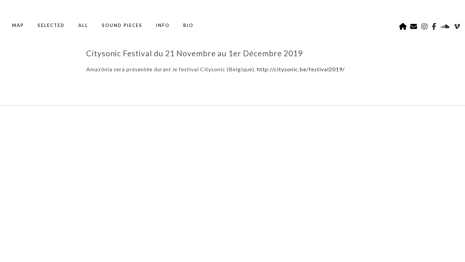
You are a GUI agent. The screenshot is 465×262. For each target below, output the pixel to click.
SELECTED (51, 25)
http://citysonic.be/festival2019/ (301, 69)
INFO (163, 25)
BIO (188, 25)
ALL (83, 25)
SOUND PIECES (122, 25)
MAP (18, 25)
